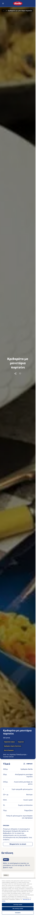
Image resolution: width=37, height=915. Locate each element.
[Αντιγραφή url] (15, 373)
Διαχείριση (17, 912)
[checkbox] (18, 863)
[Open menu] (3, 3)
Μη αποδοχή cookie (18, 908)
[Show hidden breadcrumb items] (3, 10)
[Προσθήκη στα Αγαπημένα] (20, 373)
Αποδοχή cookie (17, 904)
